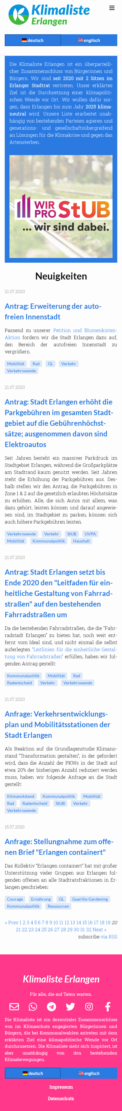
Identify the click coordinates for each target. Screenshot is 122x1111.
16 (90, 922)
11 (61, 922)
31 (82, 929)
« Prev (11, 922)
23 (31, 929)
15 (84, 922)
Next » (99, 929)
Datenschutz (61, 1098)
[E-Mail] (14, 1006)
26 (50, 929)
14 (78, 922)
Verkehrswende (21, 370)
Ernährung (41, 899)
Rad (36, 363)
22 (24, 929)
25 (43, 929)
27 (57, 929)
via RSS (109, 936)
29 (70, 929)
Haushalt (81, 540)
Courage (15, 899)
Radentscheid (19, 682)
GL (50, 363)
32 (89, 929)
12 (67, 922)
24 (37, 929)
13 (72, 922)
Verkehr (68, 363)
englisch (91, 40)
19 (108, 922)
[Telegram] (51, 1006)
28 (63, 929)
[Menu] (112, 8)
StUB (71, 533)
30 (76, 929)
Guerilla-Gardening (90, 899)
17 (96, 922)
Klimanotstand (20, 796)
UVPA (90, 533)
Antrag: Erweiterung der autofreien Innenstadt (53, 311)
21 (18, 929)
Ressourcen (58, 906)
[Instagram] (89, 1006)
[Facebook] (108, 1006)
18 (102, 922)
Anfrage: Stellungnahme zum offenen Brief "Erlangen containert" (59, 846)
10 (55, 922)
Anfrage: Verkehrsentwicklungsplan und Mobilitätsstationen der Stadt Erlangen (57, 724)
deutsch (35, 40)
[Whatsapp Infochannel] (33, 1006)
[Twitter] (70, 1006)
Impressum (61, 1087)
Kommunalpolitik (49, 540)
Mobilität (15, 363)
